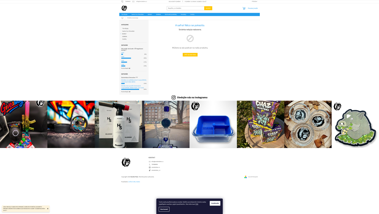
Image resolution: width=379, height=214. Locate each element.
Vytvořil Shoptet (253, 177)
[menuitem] (124, 14)
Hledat (208, 8)
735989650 (155, 164)
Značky (124, 39)
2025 (122, 61)
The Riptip (125, 29)
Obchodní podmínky (175, 1)
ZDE (196, 204)
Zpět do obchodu (190, 54)
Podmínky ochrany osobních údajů (195, 1)
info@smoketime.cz (157, 162)
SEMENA (124, 37)
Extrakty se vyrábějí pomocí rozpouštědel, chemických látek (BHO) (134, 81)
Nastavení (164, 209)
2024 (122, 57)
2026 (122, 64)
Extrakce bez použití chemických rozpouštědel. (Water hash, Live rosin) (132, 87)
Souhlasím (215, 203)
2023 (122, 53)
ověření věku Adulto (134, 182)
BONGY (124, 34)
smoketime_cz (156, 170)
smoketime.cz (156, 167)
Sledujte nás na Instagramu (192, 97)
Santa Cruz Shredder (128, 31)
